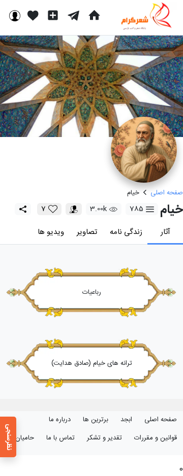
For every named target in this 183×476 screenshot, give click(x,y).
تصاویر (87, 232)
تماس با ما (60, 438)
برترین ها (95, 419)
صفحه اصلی (160, 419)
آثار (165, 232)
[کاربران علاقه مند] (74, 209)
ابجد (126, 419)
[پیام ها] (73, 15)
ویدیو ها (51, 232)
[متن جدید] (53, 15)
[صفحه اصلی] (94, 15)
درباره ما (60, 419)
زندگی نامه (126, 232)
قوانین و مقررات (155, 438)
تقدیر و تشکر (104, 438)
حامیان (24, 438)
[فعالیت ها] (33, 15)
